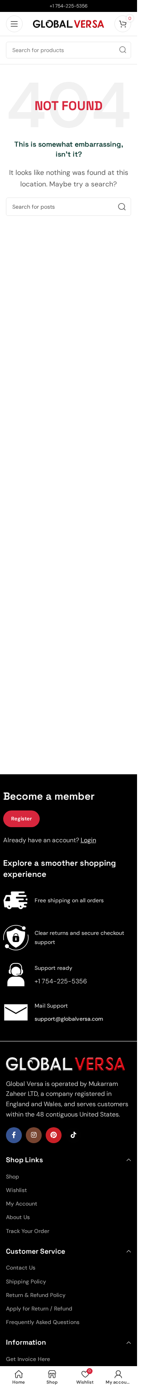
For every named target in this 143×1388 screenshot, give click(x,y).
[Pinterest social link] (54, 1135)
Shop (12, 1176)
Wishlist (16, 1190)
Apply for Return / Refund (39, 1308)
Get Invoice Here (28, 1359)
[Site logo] (68, 23)
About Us (18, 1217)
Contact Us (20, 1267)
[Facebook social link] (14, 1135)
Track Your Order (27, 1231)
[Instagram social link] (34, 1135)
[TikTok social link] (73, 1135)
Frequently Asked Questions (42, 1322)
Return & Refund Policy (36, 1295)
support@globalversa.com (69, 1018)
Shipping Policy (26, 1281)
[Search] (122, 50)
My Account (21, 1203)
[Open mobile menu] (14, 24)
